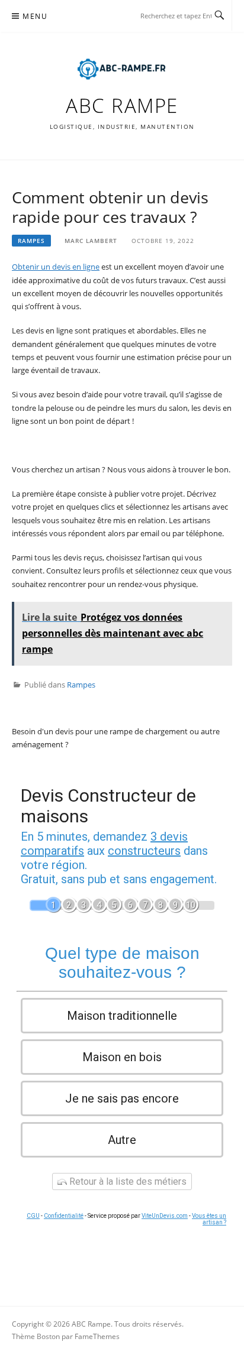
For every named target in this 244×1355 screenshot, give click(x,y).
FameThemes (97, 1336)
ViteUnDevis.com (165, 1216)
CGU (33, 1216)
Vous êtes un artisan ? (209, 1219)
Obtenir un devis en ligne (55, 266)
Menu (35, 16)
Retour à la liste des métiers (127, 1181)
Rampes (31, 240)
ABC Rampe (122, 105)
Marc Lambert (91, 240)
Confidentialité (64, 1216)
